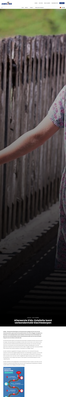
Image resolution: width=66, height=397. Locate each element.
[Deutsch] (60, 7)
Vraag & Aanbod (47, 3)
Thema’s (31, 7)
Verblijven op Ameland (39, 7)
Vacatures (41, 3)
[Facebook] (62, 7)
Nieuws (26, 7)
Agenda (36, 3)
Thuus (22, 7)
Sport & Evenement (35, 317)
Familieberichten (54, 3)
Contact (62, 3)
